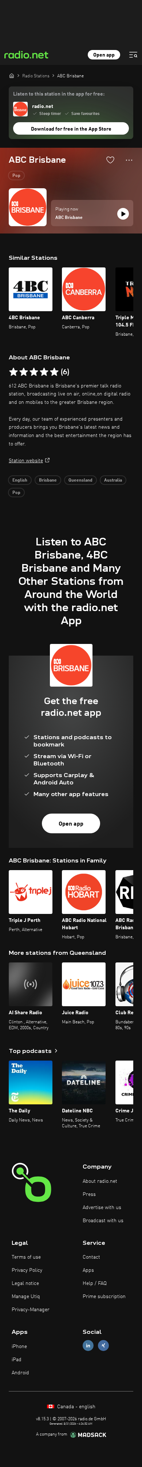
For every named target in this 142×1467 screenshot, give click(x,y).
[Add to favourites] (110, 160)
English (19, 480)
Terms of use (26, 1257)
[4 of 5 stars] (44, 372)
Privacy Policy (27, 1270)
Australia (113, 480)
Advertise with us (102, 1207)
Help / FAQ (95, 1283)
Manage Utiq (26, 1296)
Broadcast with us (103, 1220)
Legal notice (25, 1283)
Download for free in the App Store (71, 129)
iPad (16, 1359)
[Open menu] (133, 54)
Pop (16, 176)
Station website (26, 460)
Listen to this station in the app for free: (58, 94)
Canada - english (75, 1406)
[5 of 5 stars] (54, 372)
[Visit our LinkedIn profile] (88, 1346)
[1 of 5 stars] (13, 372)
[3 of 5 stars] (34, 372)
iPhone (19, 1346)
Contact (91, 1257)
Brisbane (48, 480)
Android (20, 1372)
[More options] (129, 160)
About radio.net (100, 1181)
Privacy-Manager (31, 1309)
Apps (88, 1270)
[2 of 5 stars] (24, 372)
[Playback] (123, 214)
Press (89, 1194)
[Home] (12, 75)
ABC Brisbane (69, 218)
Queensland (80, 480)
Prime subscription (104, 1296)
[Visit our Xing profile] (103, 1346)
